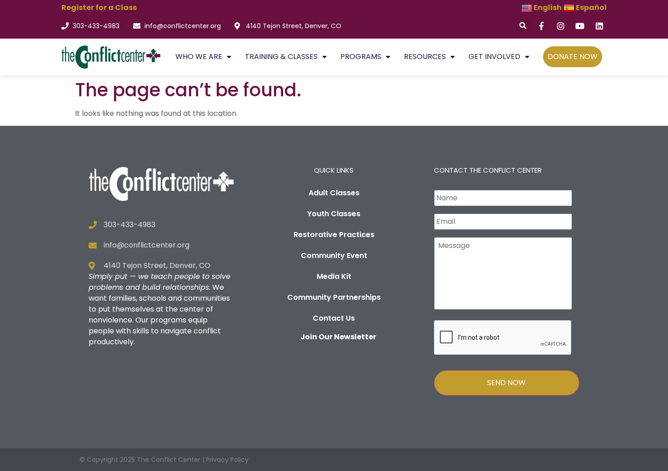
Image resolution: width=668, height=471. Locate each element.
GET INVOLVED (494, 56)
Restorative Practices (334, 234)
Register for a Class (99, 7)
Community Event (334, 255)
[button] (523, 26)
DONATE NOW (573, 56)
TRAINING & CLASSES (281, 56)
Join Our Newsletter (338, 337)
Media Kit (334, 276)
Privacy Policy (227, 459)
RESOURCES (425, 56)
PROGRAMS (360, 56)
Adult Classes (334, 193)
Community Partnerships (334, 297)
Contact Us (334, 318)
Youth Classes (333, 213)
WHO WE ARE (198, 56)
